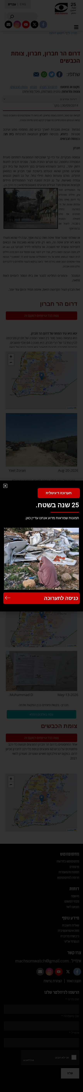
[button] (5, 485)
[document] (41, 546)
